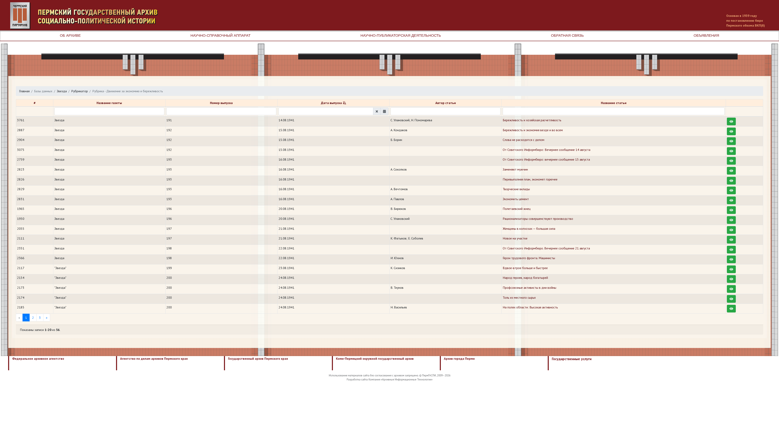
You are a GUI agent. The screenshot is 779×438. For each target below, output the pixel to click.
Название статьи (613, 103)
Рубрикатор (79, 91)
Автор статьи (445, 103)
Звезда (62, 91)
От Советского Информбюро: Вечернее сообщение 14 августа (546, 150)
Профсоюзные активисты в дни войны (529, 288)
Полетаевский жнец (516, 209)
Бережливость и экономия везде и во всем (533, 130)
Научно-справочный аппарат (220, 35)
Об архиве (70, 35)
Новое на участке (515, 238)
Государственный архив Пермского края (258, 358)
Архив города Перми (459, 358)
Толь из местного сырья (519, 297)
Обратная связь (567, 35)
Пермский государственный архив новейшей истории (86, 15)
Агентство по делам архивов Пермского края (154, 358)
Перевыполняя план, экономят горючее (530, 179)
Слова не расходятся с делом (523, 140)
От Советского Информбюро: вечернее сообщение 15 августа (546, 159)
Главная (24, 91)
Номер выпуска (221, 103)
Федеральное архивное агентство (38, 358)
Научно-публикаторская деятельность (400, 35)
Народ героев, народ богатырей (525, 278)
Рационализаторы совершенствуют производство (538, 219)
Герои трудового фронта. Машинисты (529, 258)
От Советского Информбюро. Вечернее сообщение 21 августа (546, 248)
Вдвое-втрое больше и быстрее (525, 268)
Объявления (706, 35)
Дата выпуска (331, 103)
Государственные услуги (572, 358)
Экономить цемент (516, 199)
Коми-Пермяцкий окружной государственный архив (375, 358)
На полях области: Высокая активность (530, 307)
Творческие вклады (516, 189)
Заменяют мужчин (515, 169)
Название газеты (109, 103)
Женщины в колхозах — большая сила (529, 229)
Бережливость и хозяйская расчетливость (532, 120)
